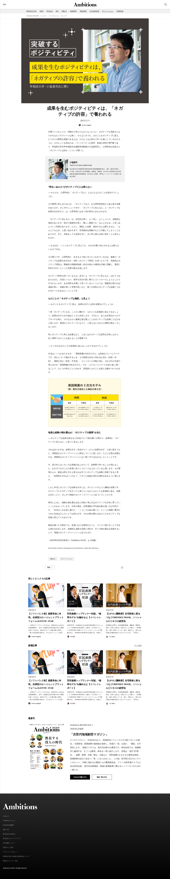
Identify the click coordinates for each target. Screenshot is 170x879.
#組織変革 (73, 11)
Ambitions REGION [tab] (32, 16)
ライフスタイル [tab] (54, 16)
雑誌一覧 (6, 829)
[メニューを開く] (4, 4)
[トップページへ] (85, 4)
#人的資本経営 (94, 11)
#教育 (41, 11)
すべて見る (138, 645)
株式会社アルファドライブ (12, 838)
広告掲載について (9, 843)
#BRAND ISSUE (31, 11)
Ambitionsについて (9, 820)
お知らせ (6, 816)
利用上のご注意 (8, 847)
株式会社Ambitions (9, 834)
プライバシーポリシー (10, 852)
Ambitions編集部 (8, 825)
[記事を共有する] (122, 567)
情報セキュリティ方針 (10, 861)
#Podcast (49, 11)
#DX (57, 11)
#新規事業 (83, 11)
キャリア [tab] (64, 16)
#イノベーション (107, 11)
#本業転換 (119, 11)
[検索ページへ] (165, 4)
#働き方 (64, 11)
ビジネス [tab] (44, 16)
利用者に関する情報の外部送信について (16, 856)
